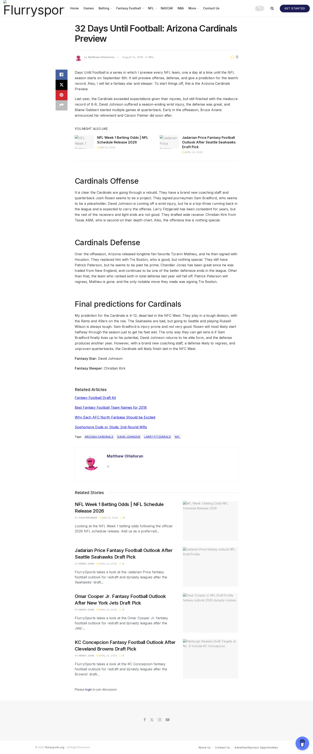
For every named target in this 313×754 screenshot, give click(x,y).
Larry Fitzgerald (157, 436)
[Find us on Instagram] (159, 719)
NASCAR (167, 8)
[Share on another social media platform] (61, 105)
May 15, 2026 (107, 147)
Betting (104, 8)
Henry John (86, 563)
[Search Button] (272, 8)
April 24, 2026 (193, 152)
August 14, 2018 (132, 57)
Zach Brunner (88, 517)
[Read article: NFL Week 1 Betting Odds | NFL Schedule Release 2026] (84, 142)
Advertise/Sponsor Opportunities (256, 747)
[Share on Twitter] (61, 85)
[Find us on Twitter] (152, 719)
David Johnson (128, 436)
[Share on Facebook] (61, 75)
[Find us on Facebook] (145, 719)
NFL (151, 8)
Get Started (294, 8)
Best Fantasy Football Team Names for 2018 (111, 407)
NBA (181, 8)
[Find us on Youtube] (167, 719)
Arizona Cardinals (99, 436)
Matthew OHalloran (101, 57)
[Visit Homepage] (33, 8)
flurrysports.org (54, 747)
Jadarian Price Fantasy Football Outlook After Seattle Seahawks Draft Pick (209, 142)
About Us (204, 747)
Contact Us (211, 8)
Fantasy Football (128, 8)
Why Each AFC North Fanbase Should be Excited (115, 417)
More (192, 8)
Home (74, 8)
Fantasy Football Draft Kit (95, 398)
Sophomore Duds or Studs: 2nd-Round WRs (111, 427)
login (88, 689)
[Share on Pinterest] (61, 95)
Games (88, 8)
